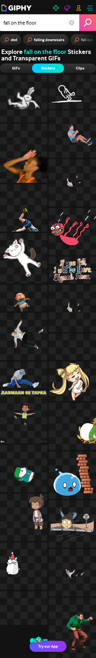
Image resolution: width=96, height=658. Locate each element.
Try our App (48, 646)
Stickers (48, 68)
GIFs (16, 68)
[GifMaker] (56, 8)
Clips (80, 68)
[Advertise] (67, 8)
